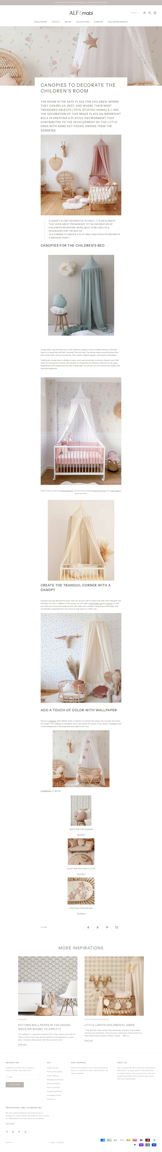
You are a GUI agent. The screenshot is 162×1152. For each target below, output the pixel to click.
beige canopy (115, 491)
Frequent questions (54, 1091)
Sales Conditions (53, 1083)
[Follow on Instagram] (13, 1132)
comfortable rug (95, 603)
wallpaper (52, 721)
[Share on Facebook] (88, 927)
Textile (56, 22)
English (134, 13)
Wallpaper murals (118, 22)
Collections (82, 22)
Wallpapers (40, 22)
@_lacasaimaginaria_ (67, 491)
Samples (98, 22)
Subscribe (14, 1085)
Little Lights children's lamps (110, 1025)
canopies (48, 130)
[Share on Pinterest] (107, 927)
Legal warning (52, 1068)
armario (22, 1019)
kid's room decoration (97, 1019)
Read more (22, 1044)
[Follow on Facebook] (7, 1132)
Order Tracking (52, 1076)
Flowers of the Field (99, 491)
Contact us (51, 1099)
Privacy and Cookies (55, 1072)
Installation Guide (54, 1095)
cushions (109, 603)
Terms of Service (53, 1087)
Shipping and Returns (55, 1080)
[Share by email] (116, 927)
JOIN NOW (10, 1123)
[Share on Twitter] (97, 927)
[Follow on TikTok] (25, 1132)
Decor (68, 22)
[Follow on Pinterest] (19, 1132)
